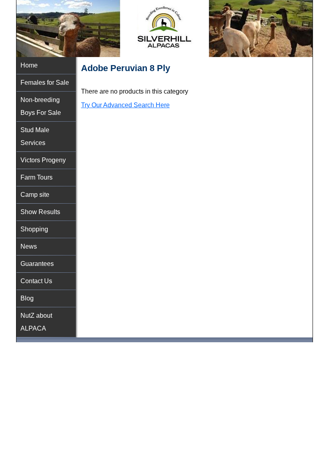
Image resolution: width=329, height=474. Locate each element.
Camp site (34, 194)
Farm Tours (36, 177)
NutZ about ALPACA (36, 322)
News (28, 246)
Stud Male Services (34, 136)
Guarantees (37, 263)
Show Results (40, 211)
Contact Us (36, 281)
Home (29, 65)
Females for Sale (44, 82)
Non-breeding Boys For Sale (40, 106)
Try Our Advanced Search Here (125, 105)
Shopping (34, 229)
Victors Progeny (43, 160)
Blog (27, 298)
